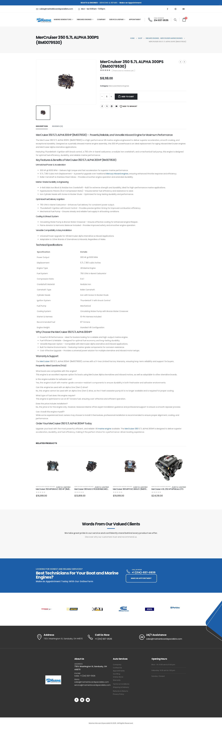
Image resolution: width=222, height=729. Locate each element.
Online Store (118, 677)
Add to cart (127, 96)
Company (117, 664)
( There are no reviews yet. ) (123, 70)
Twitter (107, 106)
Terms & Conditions (121, 684)
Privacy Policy (118, 694)
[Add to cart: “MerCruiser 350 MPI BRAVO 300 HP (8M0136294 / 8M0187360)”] (66, 453)
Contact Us (117, 668)
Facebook (102, 106)
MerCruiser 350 (131, 428)
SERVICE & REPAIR (116, 19)
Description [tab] (42, 126)
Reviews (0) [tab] (57, 126)
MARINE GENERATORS (62, 19)
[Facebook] (167, 8)
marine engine (104, 428)
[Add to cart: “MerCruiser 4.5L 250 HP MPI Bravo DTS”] (182, 453)
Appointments (119, 671)
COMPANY (101, 19)
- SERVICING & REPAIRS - (100, 2)
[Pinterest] (175, 8)
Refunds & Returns (120, 691)
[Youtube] (183, 8)
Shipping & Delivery (121, 687)
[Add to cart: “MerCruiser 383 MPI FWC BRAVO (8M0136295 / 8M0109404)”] (143, 453)
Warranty (117, 680)
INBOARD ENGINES (84, 19)
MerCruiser (45, 361)
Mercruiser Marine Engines (119, 86)
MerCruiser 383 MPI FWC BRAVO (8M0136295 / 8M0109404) (138, 489)
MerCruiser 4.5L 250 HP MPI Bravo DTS (167, 489)
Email (116, 106)
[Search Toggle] (175, 19)
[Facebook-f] (76, 700)
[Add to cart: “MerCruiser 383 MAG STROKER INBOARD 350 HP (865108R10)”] (105, 453)
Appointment (135, 19)
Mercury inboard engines (117, 173)
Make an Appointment (130, 2)
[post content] (53, 466)
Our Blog (116, 674)
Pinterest (112, 106)
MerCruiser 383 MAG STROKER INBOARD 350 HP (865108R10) (99, 489)
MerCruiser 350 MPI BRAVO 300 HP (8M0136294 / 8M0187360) (61, 489)
